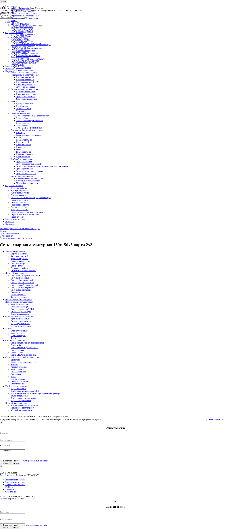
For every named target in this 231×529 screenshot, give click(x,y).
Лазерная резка (17, 64)
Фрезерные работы (19, 37)
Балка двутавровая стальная (28, 135)
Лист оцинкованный (20, 278)
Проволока (21, 147)
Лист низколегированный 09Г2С (26, 275)
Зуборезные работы (19, 56)
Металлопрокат (12, 6)
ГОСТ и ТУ (10, 487)
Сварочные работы (19, 47)
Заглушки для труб (19, 256)
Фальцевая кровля (19, 297)
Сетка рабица (22, 118)
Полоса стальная (23, 144)
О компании (11, 492)
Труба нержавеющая (25, 87)
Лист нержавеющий (25, 79)
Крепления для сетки (20, 261)
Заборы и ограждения (20, 8)
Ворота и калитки (19, 254)
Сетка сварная (22, 123)
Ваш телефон (6, 440)
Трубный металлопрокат (22, 28)
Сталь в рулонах (18, 295)
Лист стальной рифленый (22, 287)
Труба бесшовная (24, 161)
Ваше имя (4, 433)
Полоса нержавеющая (26, 84)
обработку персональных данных (31, 461)
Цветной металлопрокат (22, 30)
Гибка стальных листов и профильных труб (31, 44)
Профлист (15, 292)
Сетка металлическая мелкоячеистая (32, 116)
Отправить (5, 463)
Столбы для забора (19, 268)
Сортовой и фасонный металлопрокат (28, 25)
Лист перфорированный (22, 280)
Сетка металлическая (20, 23)
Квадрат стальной (24, 140)
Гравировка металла (20, 52)
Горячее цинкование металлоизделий (28, 59)
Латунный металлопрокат (28, 181)
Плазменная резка (19, 42)
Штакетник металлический (23, 270)
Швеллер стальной (24, 154)
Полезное (9, 69)
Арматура (20, 132)
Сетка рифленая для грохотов (29, 120)
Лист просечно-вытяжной (22, 282)
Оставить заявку (214, 419)
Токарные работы (19, 35)
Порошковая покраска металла (25, 61)
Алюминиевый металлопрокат (30, 178)
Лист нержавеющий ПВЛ (27, 82)
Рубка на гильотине (20, 40)
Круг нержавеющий (25, 77)
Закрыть (15, 463)
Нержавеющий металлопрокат (24, 16)
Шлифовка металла (19, 49)
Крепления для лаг (19, 258)
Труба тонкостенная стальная (29, 171)
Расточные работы (19, 54)
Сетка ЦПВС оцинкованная (29, 128)
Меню (3, 1)
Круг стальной (22, 142)
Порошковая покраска (15, 480)
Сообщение (5, 451)
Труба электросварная (26, 173)
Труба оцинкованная (25, 96)
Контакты (9, 71)
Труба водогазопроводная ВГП (30, 164)
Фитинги (20, 111)
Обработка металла (14, 32)
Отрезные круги (23, 108)
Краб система (22, 106)
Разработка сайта (8, 475)
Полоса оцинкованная (26, 94)
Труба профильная (24, 169)
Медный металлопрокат (27, 183)
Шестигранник (23, 157)
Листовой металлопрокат (22, 11)
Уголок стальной (23, 152)
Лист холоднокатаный (21, 290)
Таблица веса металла (15, 484)
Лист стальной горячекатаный (24, 285)
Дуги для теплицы (24, 104)
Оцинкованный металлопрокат (25, 18)
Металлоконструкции (15, 66)
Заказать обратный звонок (12, 499)
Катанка (20, 137)
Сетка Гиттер (17, 266)
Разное (14, 20)
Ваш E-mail (5, 445)
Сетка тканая (22, 125)
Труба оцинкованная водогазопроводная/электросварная (42, 166)
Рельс (18, 149)
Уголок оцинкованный (26, 99)
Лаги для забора (18, 263)
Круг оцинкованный (25, 92)
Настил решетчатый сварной (24, 13)
